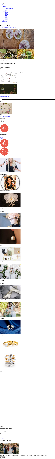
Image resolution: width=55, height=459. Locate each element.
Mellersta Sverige (14, 27)
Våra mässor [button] (3, 5)
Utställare (6, 13)
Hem (2, 4)
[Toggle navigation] (3, 3)
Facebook (1, 96)
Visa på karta (6, 14)
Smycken (10, 27)
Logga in (3, 438)
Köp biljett (3, 20)
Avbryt (1, 458)
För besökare (6, 9)
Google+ (8, 96)
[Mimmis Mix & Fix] (8, 59)
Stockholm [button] (4, 6)
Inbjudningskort (7, 27)
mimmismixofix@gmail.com (6, 116)
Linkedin (4, 96)
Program (6, 10)
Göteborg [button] (4, 11)
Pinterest (6, 96)
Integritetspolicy (4, 437)
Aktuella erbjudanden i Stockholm (9, 8)
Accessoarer (3, 27)
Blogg (2, 22)
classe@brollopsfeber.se (6, 432)
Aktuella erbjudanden (4, 21)
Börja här (6, 16)
